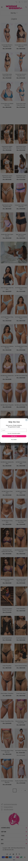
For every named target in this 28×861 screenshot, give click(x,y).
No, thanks (14, 439)
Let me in (14, 436)
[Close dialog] (26, 420)
